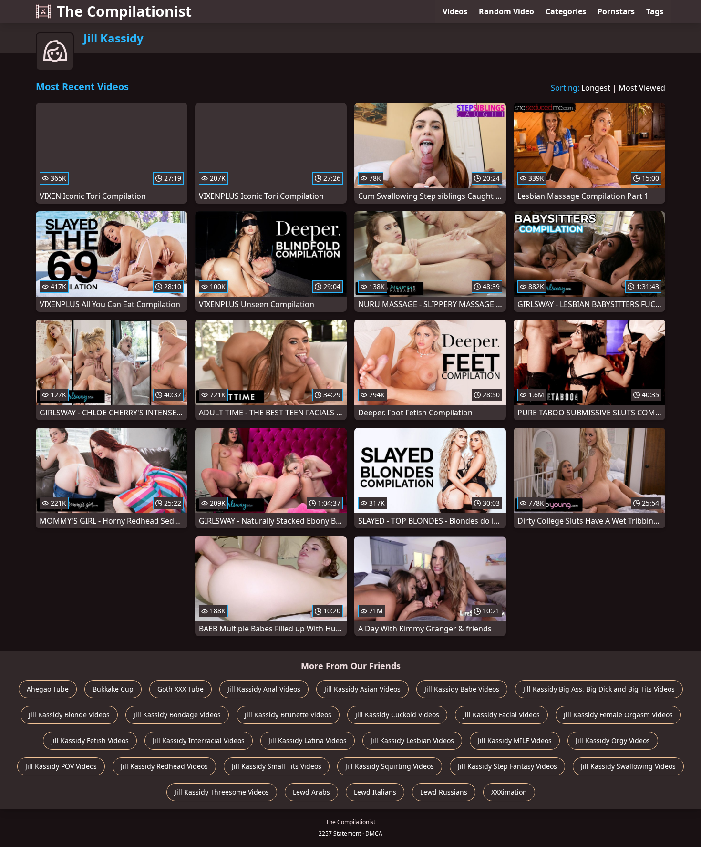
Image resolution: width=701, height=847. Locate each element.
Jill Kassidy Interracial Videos (199, 740)
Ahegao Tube (48, 688)
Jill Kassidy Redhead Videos (164, 766)
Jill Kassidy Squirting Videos (389, 766)
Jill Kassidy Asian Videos (362, 688)
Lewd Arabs (311, 791)
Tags (654, 11)
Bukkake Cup (113, 688)
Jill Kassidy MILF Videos (515, 740)
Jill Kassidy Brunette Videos (288, 714)
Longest (595, 88)
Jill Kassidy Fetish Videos (90, 740)
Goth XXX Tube (180, 688)
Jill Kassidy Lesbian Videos (412, 740)
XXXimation (509, 791)
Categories (566, 11)
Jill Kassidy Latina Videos (307, 740)
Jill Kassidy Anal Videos (263, 688)
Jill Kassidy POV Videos (61, 766)
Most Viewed (642, 88)
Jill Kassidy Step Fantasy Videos (507, 766)
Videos (455, 11)
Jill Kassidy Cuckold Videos (397, 714)
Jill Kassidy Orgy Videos (613, 740)
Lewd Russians (443, 791)
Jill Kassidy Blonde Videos (69, 714)
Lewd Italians (375, 791)
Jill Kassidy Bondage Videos (177, 714)
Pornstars (616, 11)
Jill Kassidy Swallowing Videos (628, 766)
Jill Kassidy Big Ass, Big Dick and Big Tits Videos (599, 688)
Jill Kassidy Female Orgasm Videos (618, 714)
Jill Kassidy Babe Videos (461, 688)
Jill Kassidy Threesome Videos (222, 791)
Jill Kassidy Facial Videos (501, 714)
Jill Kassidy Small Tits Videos (276, 766)
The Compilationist (124, 11)
